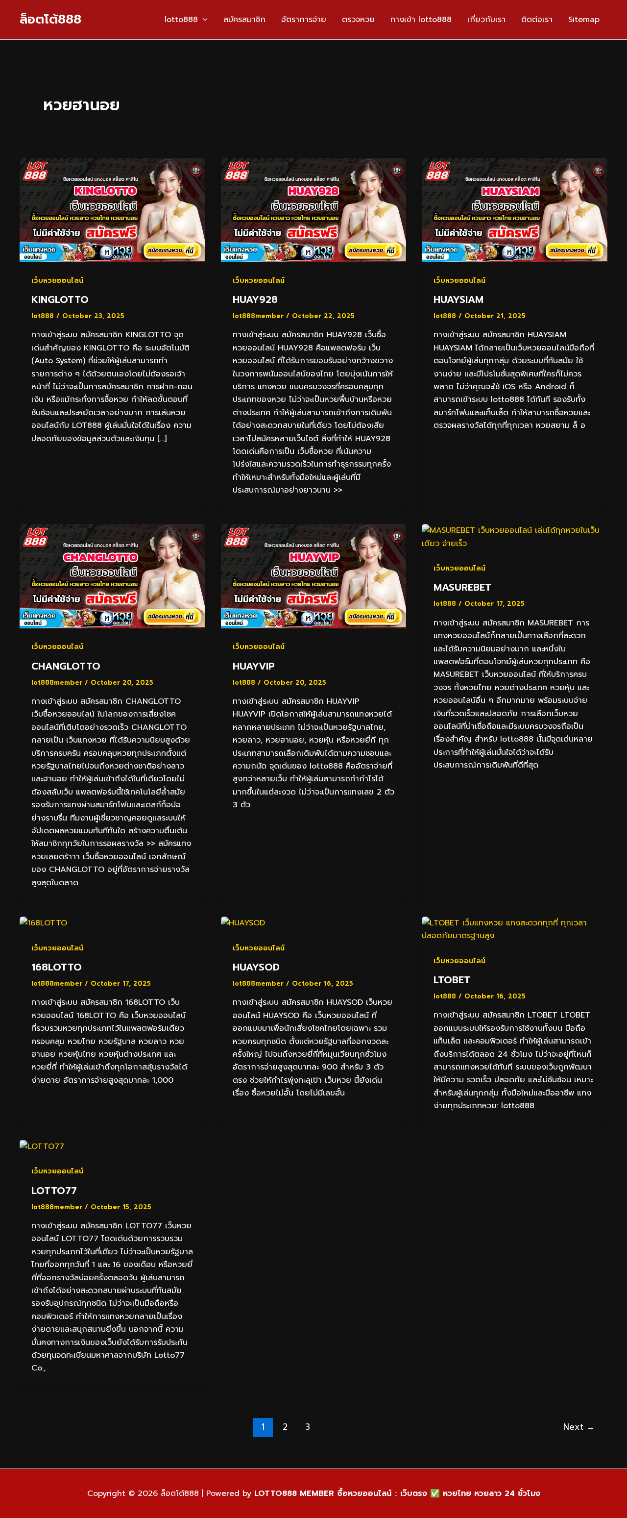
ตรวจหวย (358, 19)
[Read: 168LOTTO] (43, 923)
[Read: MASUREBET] (514, 537)
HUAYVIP (254, 666)
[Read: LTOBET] (514, 929)
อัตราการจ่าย (303, 19)
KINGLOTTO (60, 299)
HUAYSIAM (458, 299)
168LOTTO (56, 967)
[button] (203, 19)
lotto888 (181, 19)
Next (579, 1426)
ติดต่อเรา (537, 19)
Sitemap (584, 19)
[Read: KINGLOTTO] (112, 210)
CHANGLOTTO (65, 666)
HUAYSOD (256, 967)
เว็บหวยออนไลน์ (57, 280)
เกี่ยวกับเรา (486, 19)
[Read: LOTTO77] (42, 1146)
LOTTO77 (54, 1190)
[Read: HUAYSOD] (243, 923)
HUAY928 (255, 299)
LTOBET (452, 979)
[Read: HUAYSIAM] (514, 210)
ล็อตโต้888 (50, 19)
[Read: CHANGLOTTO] (112, 576)
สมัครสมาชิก (244, 19)
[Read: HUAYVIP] (314, 576)
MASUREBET (462, 587)
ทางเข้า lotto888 (421, 19)
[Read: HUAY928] (314, 210)
